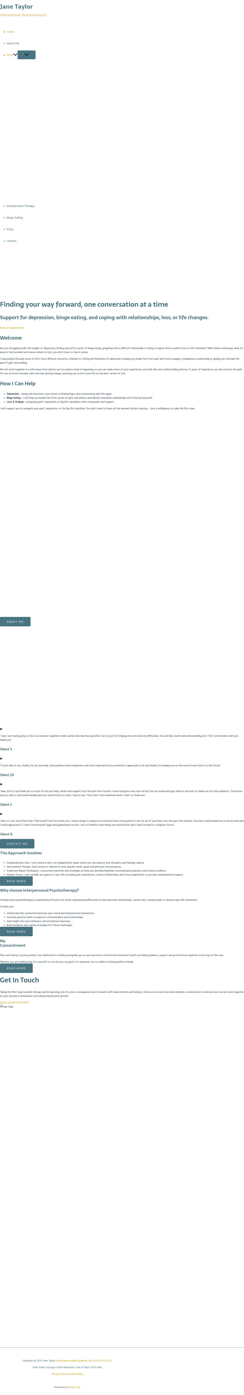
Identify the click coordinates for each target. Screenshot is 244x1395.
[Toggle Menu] (27, 54)
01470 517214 (103, 1360)
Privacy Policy (59, 1373)
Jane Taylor (16, 6)
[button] (15, 55)
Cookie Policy (75, 1373)
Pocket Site (74, 1387)
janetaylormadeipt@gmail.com (74, 1360)
